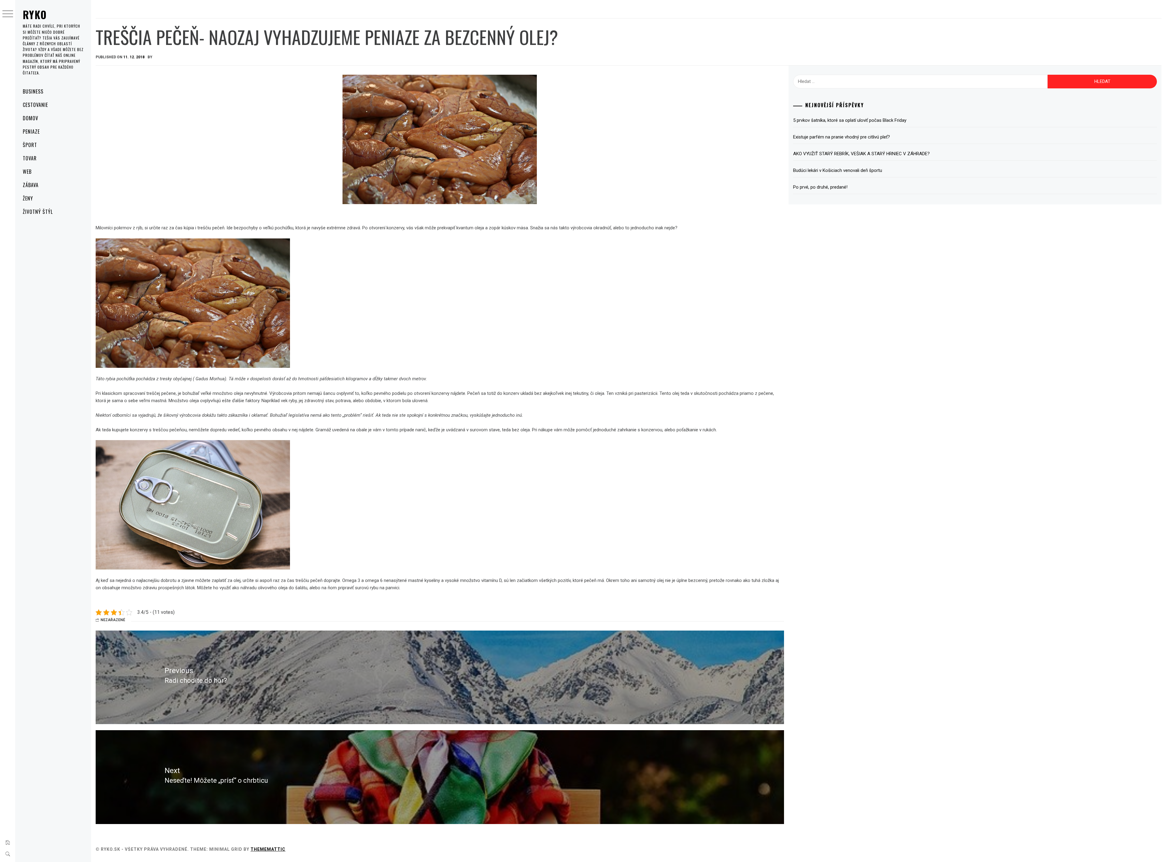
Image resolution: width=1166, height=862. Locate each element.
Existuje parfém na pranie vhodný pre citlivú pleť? (841, 137)
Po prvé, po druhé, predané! (820, 187)
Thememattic (268, 849)
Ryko (35, 14)
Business (33, 91)
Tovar (30, 158)
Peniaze (31, 131)
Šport (30, 145)
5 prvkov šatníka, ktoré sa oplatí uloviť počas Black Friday (849, 120)
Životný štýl (38, 211)
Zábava (31, 185)
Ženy (28, 198)
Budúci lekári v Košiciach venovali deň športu (837, 170)
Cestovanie (35, 104)
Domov (30, 118)
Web (27, 171)
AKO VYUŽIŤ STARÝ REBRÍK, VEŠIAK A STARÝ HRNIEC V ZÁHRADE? (861, 153)
